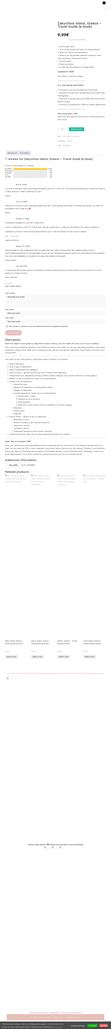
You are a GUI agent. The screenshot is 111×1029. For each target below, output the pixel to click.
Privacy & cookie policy (72, 1013)
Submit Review (13, 333)
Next (10, 283)
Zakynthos (67, 145)
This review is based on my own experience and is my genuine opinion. (39, 326)
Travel (69, 141)
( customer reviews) (77, 39)
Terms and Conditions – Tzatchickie (44, 1013)
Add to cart (76, 129)
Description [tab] (24, 153)
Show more (14, 236)
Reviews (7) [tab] (12, 153)
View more (57, 1027)
